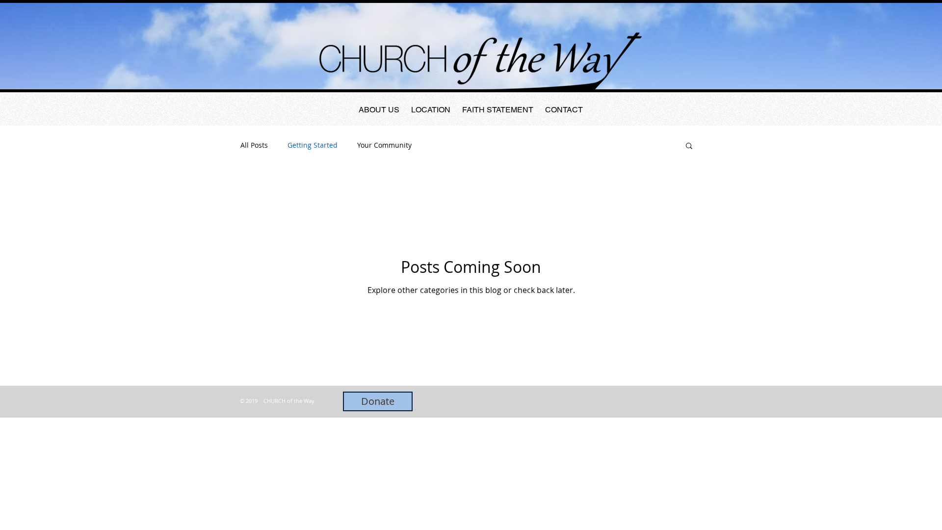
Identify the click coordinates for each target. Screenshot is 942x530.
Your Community (384, 145)
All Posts (254, 145)
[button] (689, 146)
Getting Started (313, 145)
